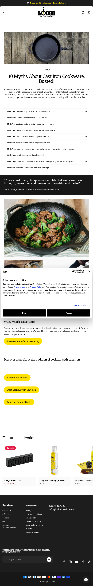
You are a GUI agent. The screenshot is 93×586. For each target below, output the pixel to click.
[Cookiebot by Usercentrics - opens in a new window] (73, 271)
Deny (24, 313)
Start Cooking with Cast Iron (21, 389)
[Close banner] (89, 271)
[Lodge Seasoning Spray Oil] (54, 460)
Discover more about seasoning (23, 341)
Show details (79, 305)
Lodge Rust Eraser (13, 480)
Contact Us (6, 510)
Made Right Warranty (34, 525)
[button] (86, 579)
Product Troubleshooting (9, 526)
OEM (4, 521)
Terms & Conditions (34, 514)
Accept (69, 313)
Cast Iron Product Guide (19, 401)
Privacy (28, 510)
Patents (29, 529)
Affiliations (6, 514)
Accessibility (31, 518)
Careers (5, 518)
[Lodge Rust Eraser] (19, 460)
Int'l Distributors (32, 532)
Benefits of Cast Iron (17, 377)
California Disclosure (34, 521)
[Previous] (3, 3)
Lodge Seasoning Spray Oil (52, 480)
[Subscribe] (49, 559)
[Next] (89, 3)
